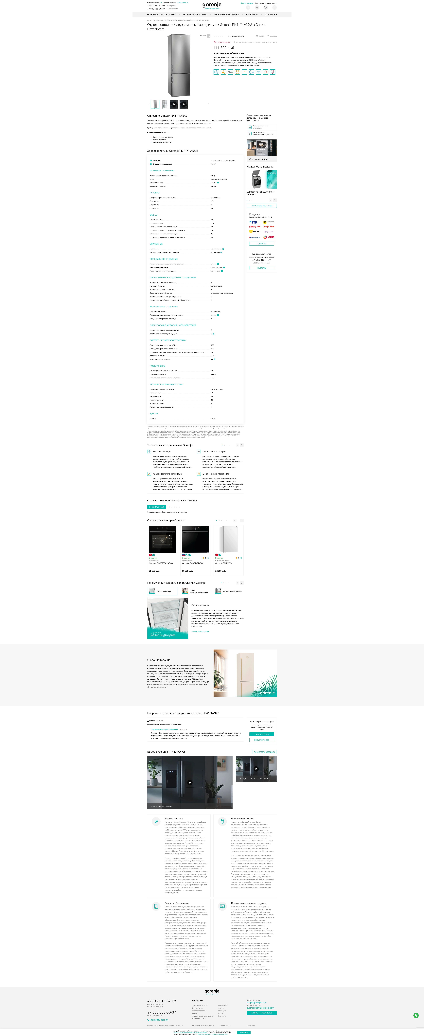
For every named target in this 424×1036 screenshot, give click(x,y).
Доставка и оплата (199, 1005)
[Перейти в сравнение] (257, 7)
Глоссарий (222, 1011)
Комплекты (252, 14)
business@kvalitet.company (260, 1008)
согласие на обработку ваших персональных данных (190, 1032)
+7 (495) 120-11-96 (261, 260)
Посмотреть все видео (264, 752)
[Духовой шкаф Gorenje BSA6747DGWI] (195, 539)
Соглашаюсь (244, 1032)
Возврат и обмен (198, 1019)
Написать (261, 268)
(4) (208, 558)
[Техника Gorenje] (212, 5)
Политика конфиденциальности (203, 1025)
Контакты (222, 1016)
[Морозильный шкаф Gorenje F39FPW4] (228, 539)
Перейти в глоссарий (200, 632)
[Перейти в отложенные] (248, 7)
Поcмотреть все (261, 740)
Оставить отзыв (156, 507)
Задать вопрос (262, 734)
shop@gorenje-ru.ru (256, 1002)
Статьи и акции (247, 3)
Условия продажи (199, 1011)
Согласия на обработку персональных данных (212, 1034)
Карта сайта (251, 1025)
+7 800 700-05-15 (182, 2)
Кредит (195, 1013)
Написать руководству (261, 1013)
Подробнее (262, 244)
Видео (220, 1013)
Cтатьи (221, 1008)
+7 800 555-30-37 (156, 9)
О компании (222, 1005)
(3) (241, 558)
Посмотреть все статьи (261, 206)
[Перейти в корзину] (265, 7)
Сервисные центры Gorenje (202, 1016)
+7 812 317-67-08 (156, 6)
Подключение (197, 1008)
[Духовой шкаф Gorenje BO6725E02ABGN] (162, 539)
